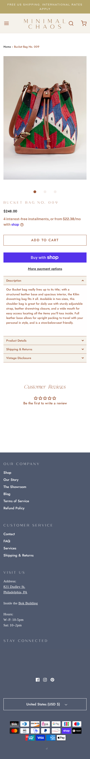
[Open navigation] (6, 23)
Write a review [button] (45, 415)
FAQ (6, 541)
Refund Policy (13, 508)
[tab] (45, 280)
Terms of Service (16, 501)
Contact (9, 534)
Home (7, 47)
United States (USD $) (43, 704)
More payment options (45, 268)
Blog (6, 493)
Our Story (10, 479)
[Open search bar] (71, 23)
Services (9, 548)
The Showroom (14, 486)
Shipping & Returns (18, 555)
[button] (45, 118)
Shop (7, 472)
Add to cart (45, 240)
